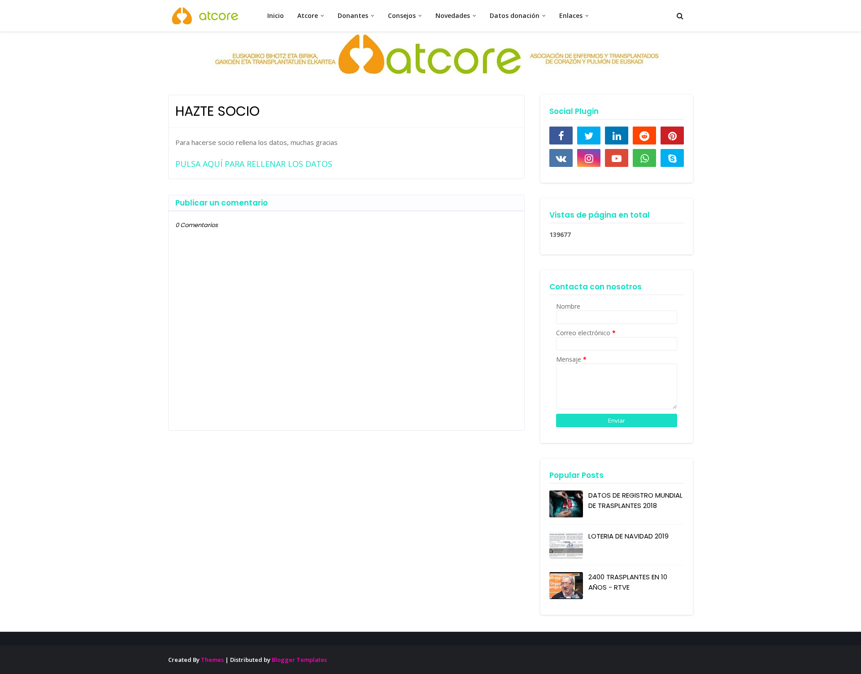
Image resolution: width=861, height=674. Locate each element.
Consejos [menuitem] (402, 15)
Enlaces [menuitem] (571, 15)
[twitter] (588, 135)
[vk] (561, 158)
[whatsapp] (644, 158)
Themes (212, 660)
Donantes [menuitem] (353, 15)
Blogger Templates (299, 660)
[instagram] (588, 158)
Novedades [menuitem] (452, 15)
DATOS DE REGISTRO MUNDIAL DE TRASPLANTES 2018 (635, 500)
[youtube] (616, 158)
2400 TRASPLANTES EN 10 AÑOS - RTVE (627, 582)
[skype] (672, 158)
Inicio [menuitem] (275, 15)
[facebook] (561, 135)
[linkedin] (616, 135)
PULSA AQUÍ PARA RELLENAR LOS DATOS (253, 163)
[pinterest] (672, 135)
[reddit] (644, 135)
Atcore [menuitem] (307, 15)
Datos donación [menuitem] (514, 15)
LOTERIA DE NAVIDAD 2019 (628, 536)
